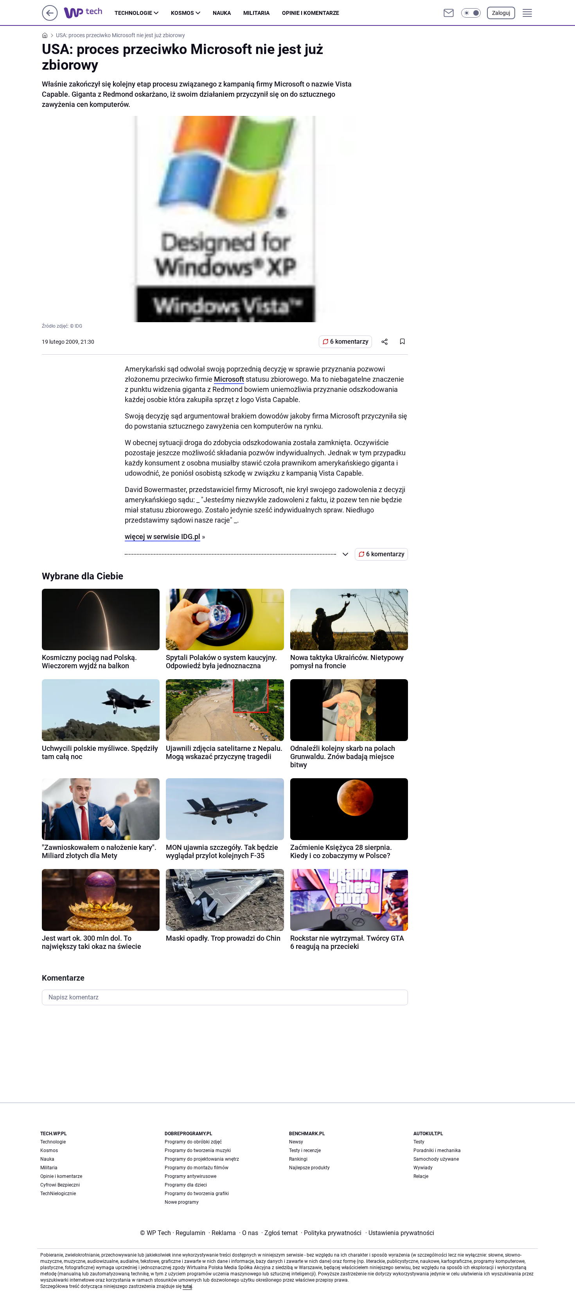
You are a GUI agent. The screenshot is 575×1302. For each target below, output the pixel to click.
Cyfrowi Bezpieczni (60, 1185)
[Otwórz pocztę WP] (448, 13)
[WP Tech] (89, 13)
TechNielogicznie (58, 1193)
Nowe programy (182, 1202)
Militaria (256, 13)
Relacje (420, 1176)
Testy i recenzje (305, 1150)
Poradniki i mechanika (437, 1150)
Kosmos (182, 13)
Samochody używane (436, 1159)
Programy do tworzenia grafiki (197, 1193)
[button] (471, 13)
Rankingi (298, 1159)
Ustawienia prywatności (399, 1233)
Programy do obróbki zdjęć (193, 1142)
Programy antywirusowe (190, 1176)
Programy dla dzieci (186, 1185)
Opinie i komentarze (310, 13)
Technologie (133, 13)
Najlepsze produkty (309, 1167)
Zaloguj (501, 13)
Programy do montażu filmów (196, 1167)
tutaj (187, 1286)
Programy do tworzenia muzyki (198, 1150)
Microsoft (229, 379)
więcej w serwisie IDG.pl (162, 536)
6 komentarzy (349, 341)
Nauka (222, 13)
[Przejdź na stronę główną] (50, 18)
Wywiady (423, 1167)
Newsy (296, 1142)
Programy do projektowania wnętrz (202, 1159)
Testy (418, 1142)
